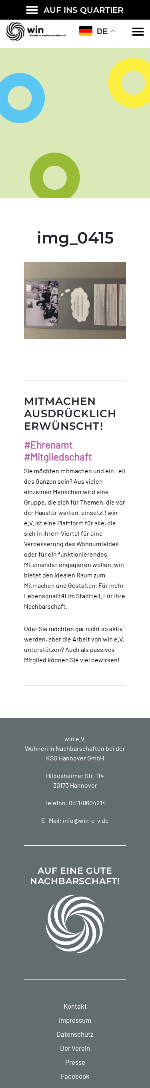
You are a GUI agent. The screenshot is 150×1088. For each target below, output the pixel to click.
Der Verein (75, 1048)
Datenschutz (75, 1034)
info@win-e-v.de (86, 820)
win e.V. (75, 738)
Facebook (75, 1076)
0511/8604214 (87, 802)
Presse (75, 1062)
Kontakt (75, 1006)
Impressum (75, 1020)
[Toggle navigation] (138, 31)
